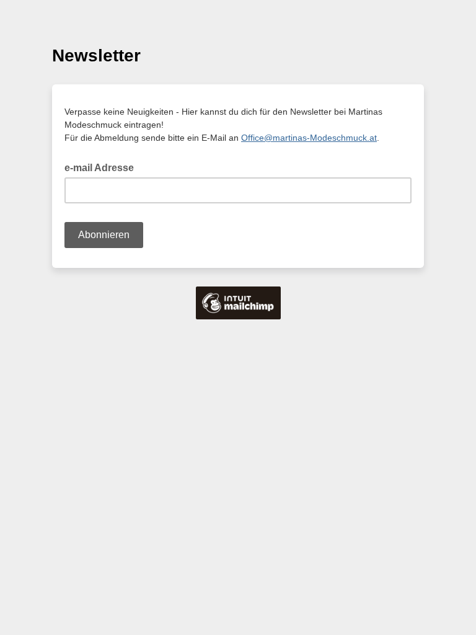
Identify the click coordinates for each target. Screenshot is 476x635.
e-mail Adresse (102, 167)
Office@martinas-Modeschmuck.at (309, 138)
